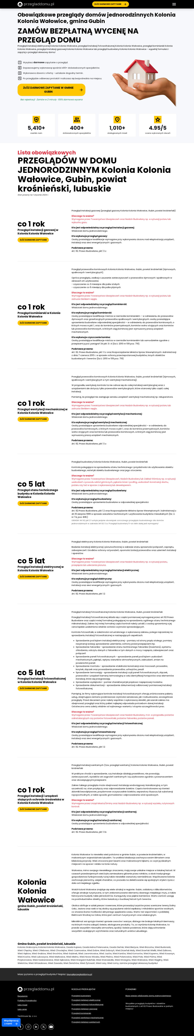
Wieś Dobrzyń (107, 950)
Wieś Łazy (101, 963)
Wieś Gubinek (70, 953)
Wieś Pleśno (106, 956)
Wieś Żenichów (71, 963)
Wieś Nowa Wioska (89, 956)
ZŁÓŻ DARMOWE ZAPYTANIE (107, 4)
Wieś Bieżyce (131, 947)
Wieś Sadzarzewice (43, 959)
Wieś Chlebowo (41, 950)
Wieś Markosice (57, 956)
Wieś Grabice (39, 953)
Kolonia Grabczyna (27, 947)
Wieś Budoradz (163, 947)
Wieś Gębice (24, 953)
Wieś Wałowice (140, 959)
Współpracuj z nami (11, 1022)
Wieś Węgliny (155, 959)
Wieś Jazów (105, 953)
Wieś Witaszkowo (38, 963)
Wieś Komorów (135, 953)
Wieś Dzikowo (164, 950)
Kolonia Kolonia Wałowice (51, 947)
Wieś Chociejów (58, 950)
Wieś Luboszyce (39, 956)
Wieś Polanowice (123, 956)
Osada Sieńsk (116, 947)
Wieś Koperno (151, 953)
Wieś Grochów (54, 953)
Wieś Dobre (93, 950)
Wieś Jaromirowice (88, 953)
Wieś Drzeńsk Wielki (146, 950)
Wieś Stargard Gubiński (83, 959)
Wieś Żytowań (87, 963)
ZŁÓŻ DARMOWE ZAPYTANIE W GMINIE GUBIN (48, 90)
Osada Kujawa (73, 947)
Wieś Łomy (113, 963)
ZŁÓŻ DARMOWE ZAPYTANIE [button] (33, 240)
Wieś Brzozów (146, 947)
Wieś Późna (150, 956)
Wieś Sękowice (62, 959)
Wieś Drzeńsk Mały (125, 950)
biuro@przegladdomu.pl (79, 974)
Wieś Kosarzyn (166, 953)
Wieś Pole (138, 956)
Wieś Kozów (24, 956)
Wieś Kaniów (119, 953)
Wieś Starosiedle (105, 959)
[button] (174, 4)
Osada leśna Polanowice (95, 947)
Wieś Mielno (72, 956)
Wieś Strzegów (123, 959)
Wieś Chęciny (25, 950)
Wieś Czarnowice (77, 950)
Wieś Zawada (55, 963)
